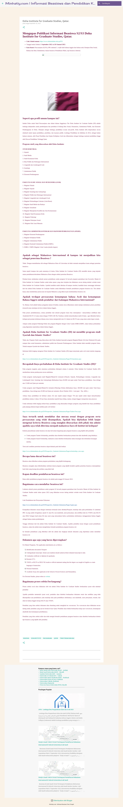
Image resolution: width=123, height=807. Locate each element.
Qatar (56, 638)
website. (47, 576)
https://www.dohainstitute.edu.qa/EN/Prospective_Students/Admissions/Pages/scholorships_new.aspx (53, 451)
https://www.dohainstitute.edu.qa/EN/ (51, 41)
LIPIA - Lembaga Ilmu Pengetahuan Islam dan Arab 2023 (56, 709)
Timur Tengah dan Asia (67, 638)
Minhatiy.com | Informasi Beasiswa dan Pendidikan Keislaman (56, 3)
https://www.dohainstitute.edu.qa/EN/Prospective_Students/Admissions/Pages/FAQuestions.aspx (52, 359)
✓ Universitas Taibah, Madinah (48, 681)
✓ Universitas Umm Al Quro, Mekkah (50, 679)
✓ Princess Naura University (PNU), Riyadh (52, 685)
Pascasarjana (47, 638)
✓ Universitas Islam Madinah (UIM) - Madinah (53, 677)
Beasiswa (26, 638)
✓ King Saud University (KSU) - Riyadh (51, 672)
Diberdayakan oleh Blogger (62, 800)
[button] (24, 27)
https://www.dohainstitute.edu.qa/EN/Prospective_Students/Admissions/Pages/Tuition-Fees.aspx (52, 411)
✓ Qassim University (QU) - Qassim (49, 674)
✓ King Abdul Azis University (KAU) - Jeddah (53, 670)
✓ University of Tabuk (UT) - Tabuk (50, 676)
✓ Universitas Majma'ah (46, 683)
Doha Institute (36, 638)
